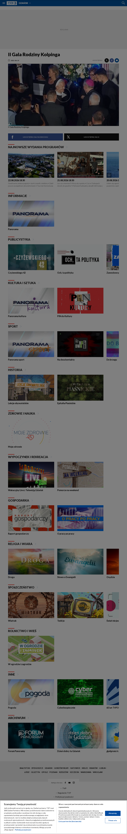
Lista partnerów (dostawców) (70, 821)
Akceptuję (113, 813)
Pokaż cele (113, 820)
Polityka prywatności (23, 830)
